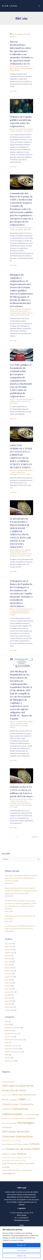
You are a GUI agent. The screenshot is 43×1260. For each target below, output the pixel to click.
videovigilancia (8, 1173)
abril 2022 (8, 965)
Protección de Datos (19, 1149)
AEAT (11, 68)
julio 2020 (8, 995)
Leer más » (13, 91)
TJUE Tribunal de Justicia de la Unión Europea (18, 1165)
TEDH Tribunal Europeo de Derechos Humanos (14, 1160)
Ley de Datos (17, 1140)
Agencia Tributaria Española (23, 68)
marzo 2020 (9, 1007)
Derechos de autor (11, 1034)
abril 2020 (8, 1004)
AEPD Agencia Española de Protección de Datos (18, 1088)
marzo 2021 (8, 989)
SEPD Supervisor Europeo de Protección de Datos (14, 1157)
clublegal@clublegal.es (21, 1220)
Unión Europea (27, 1170)
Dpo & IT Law (9, 1037)
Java (12, 1140)
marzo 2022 (9, 968)
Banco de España (17, 131)
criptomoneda (15, 70)
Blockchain (8, 1031)
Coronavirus (26, 1104)
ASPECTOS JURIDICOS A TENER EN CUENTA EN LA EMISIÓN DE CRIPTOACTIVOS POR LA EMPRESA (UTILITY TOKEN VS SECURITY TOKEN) (21, 456)
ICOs (20, 474)
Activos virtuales (8, 1082)
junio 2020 (8, 998)
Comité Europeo (10, 1104)
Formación (7, 1127)
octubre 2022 (9, 953)
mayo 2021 (8, 983)
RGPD (6, 1055)
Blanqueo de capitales (23, 309)
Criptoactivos (28, 131)
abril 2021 (8, 986)
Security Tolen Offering (23, 805)
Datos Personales (32, 1115)
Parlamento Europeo (12, 1046)
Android (9, 1095)
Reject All (21, 1256)
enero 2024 (9, 947)
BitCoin (12, 66)
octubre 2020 (9, 992)
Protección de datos (12, 1049)
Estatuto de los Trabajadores (24, 1118)
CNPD (28, 1100)
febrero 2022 (9, 971)
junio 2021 (8, 980)
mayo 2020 (8, 1001)
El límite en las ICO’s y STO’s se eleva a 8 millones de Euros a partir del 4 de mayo (21, 791)
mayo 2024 (9, 944)
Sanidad (13, 1154)
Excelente (21, 556)
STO (23, 474)
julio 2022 (8, 956)
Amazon (4, 1095)
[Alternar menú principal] (39, 6)
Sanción (5, 1154)
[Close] (41, 1228)
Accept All (21, 1245)
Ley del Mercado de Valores (12, 1144)
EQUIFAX (10, 1118)
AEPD (6, 1021)
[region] (21, 1243)
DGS (29, 230)
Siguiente (36, 837)
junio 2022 (8, 959)
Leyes (7, 1043)
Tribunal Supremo (14, 1170)
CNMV (25, 230)
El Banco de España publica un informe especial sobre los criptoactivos (21, 121)
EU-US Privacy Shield (9, 1123)
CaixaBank (13, 1100)
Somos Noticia (9, 1061)
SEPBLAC (28, 556)
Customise (21, 1250)
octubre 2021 (9, 977)
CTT (24, 1115)
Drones (4, 1118)
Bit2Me (13, 401)
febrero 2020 (9, 1010)
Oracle (3, 1149)
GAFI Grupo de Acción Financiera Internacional (17, 1134)
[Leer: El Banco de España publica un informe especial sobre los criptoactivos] (21, 106)
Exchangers (14, 403)
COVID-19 (6, 1109)
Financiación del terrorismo (19, 311)
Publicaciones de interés (18, 552)
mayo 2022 (8, 962)
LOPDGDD (34, 1144)
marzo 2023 (9, 950)
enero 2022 (8, 974)
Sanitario (8, 1058)
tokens (28, 474)
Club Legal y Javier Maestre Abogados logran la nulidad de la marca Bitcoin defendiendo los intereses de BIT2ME (21, 878)
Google (4, 1140)
